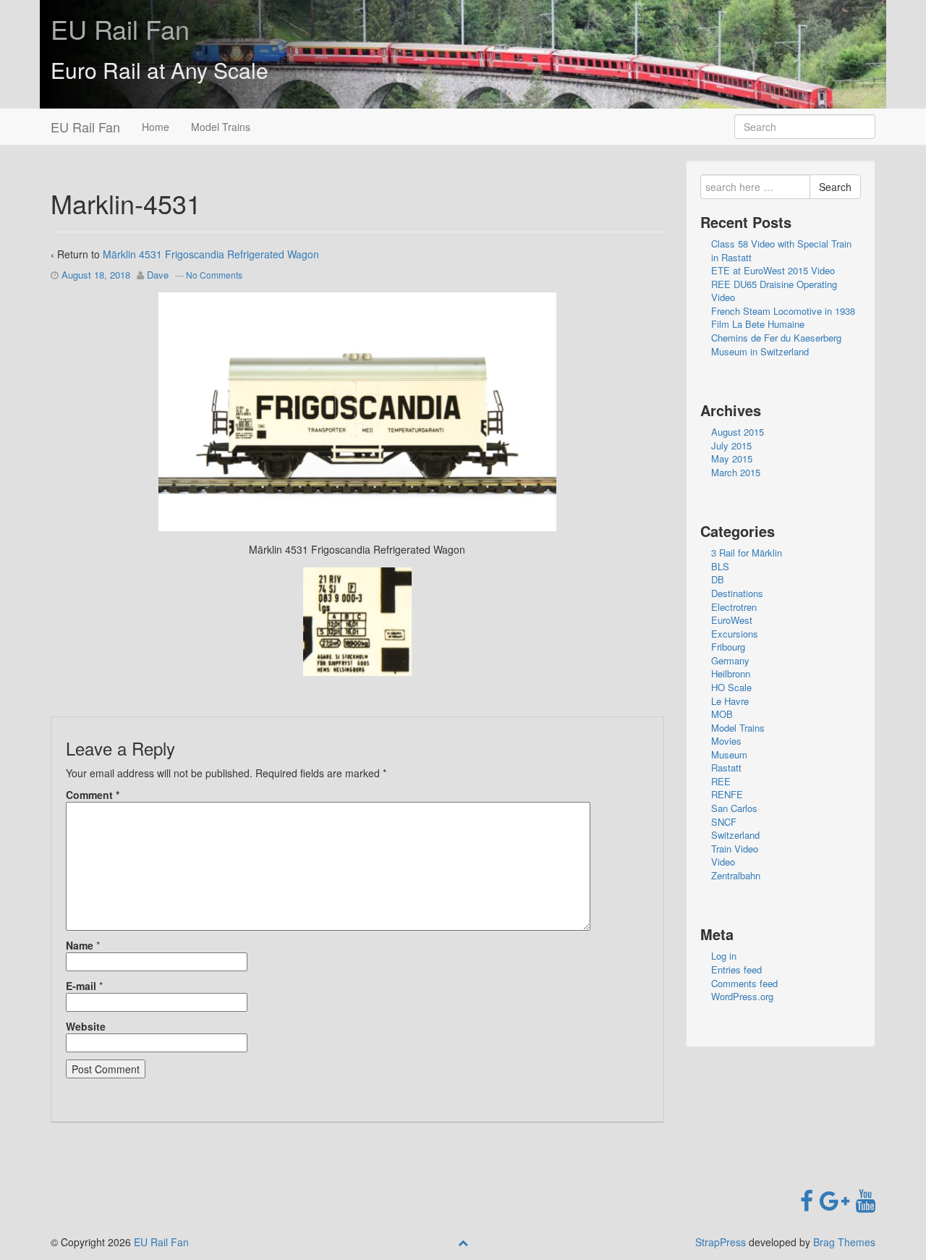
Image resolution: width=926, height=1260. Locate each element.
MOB (722, 714)
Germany (730, 660)
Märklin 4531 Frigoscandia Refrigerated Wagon (211, 254)
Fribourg (728, 647)
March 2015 (735, 472)
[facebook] (810, 1199)
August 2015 (737, 432)
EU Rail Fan (120, 28)
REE (721, 781)
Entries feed (736, 969)
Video (723, 861)
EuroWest (731, 620)
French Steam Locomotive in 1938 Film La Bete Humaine (783, 317)
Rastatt (726, 767)
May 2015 (731, 458)
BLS (720, 566)
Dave (158, 275)
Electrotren (734, 607)
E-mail (81, 985)
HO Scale (731, 687)
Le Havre (730, 701)
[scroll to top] (463, 1242)
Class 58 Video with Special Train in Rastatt (781, 250)
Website (86, 1026)
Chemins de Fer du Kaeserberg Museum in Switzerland (776, 344)
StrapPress (720, 1242)
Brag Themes (844, 1242)
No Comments (214, 275)
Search (835, 186)
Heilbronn (730, 673)
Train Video (734, 848)
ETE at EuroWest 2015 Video (773, 270)
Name (79, 945)
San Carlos (734, 808)
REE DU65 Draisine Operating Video (774, 291)
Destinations (737, 593)
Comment (92, 794)
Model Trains (220, 126)
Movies (726, 741)
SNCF (723, 822)
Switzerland (735, 835)
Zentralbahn (735, 875)
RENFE (727, 794)
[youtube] (865, 1199)
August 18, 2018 (95, 275)
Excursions (734, 633)
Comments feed (744, 983)
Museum (729, 754)
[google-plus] (838, 1199)
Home (155, 126)
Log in (723, 956)
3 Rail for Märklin (746, 552)
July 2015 (731, 445)
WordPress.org (742, 996)
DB (717, 579)
